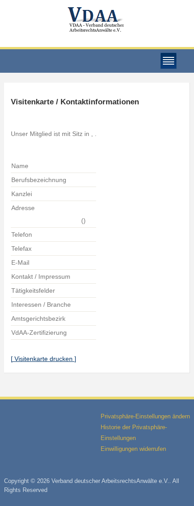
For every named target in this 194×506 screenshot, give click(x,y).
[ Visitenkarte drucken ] (43, 358)
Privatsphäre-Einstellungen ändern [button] (145, 416)
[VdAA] (97, 19)
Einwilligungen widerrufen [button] (133, 448)
